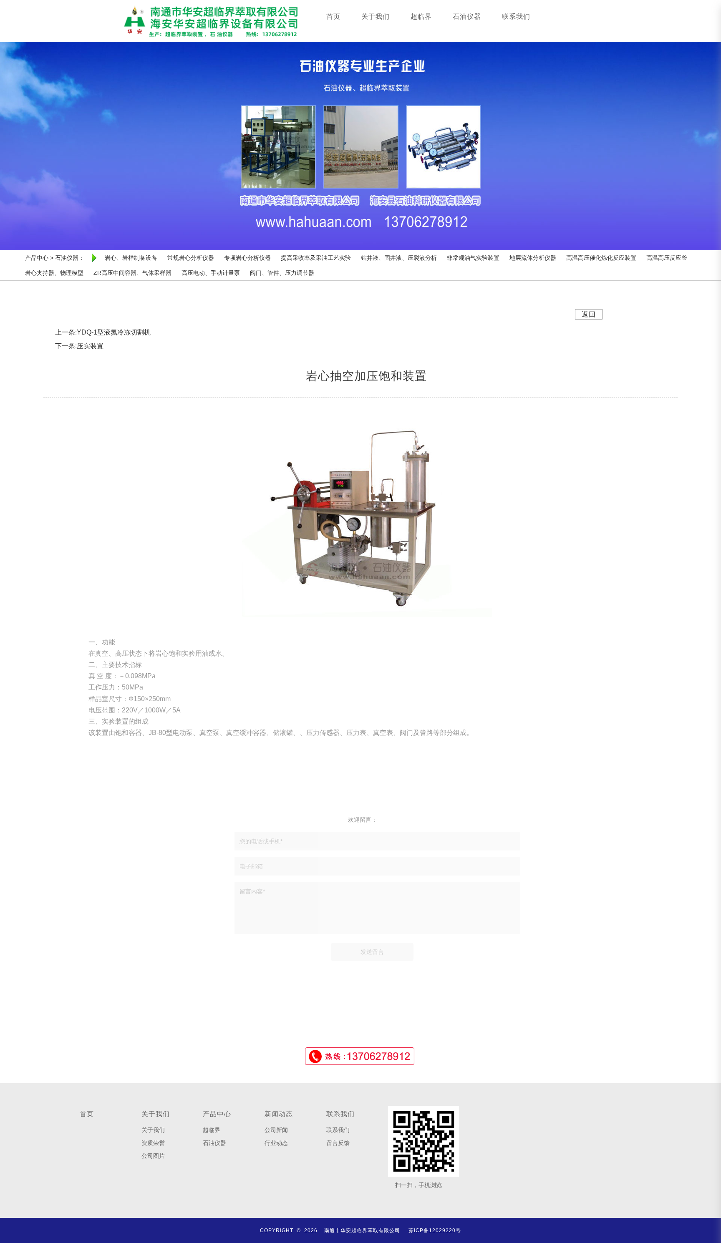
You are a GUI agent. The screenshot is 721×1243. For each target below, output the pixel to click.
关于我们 (375, 16)
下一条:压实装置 (79, 346)
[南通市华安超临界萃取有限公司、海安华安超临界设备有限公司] (210, 21)
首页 (333, 16)
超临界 (421, 16)
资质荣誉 (153, 1143)
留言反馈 (338, 1143)
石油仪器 (467, 16)
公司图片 (153, 1155)
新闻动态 (279, 1113)
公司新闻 (276, 1130)
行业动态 (276, 1143)
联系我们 (516, 16)
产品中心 (217, 1113)
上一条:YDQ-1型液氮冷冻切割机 (103, 332)
